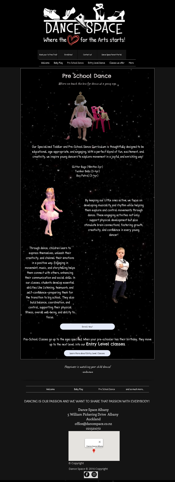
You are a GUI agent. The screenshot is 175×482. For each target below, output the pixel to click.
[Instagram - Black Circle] (94, 474)
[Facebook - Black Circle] (86, 474)
